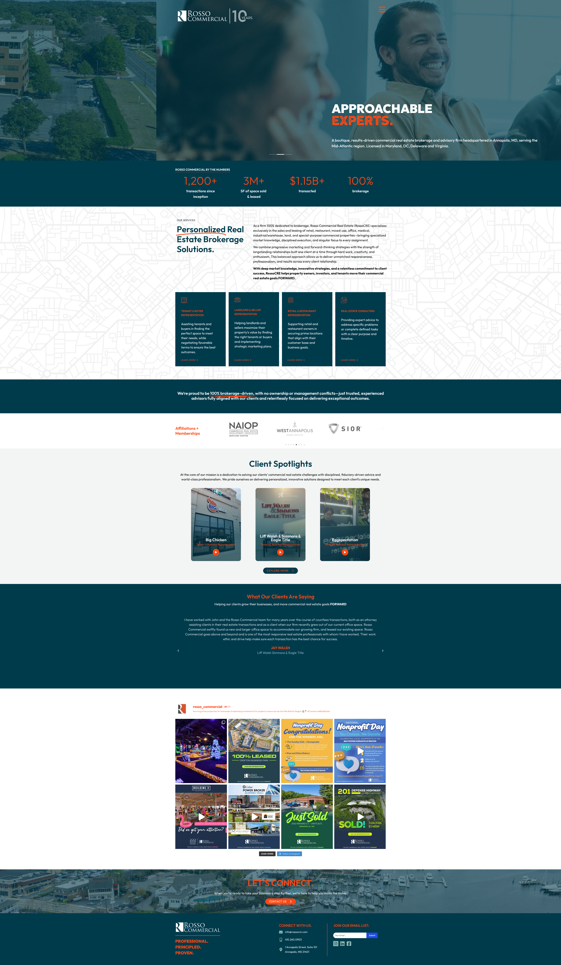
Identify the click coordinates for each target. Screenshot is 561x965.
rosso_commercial (200, 722)
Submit (372, 935)
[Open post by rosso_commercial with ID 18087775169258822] (254, 751)
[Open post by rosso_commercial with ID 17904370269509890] (201, 751)
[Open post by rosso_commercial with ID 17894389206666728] (307, 751)
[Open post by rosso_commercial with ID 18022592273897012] (201, 817)
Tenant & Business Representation (216, 544)
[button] (2, 80)
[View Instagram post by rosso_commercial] (224, 779)
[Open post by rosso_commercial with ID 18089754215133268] (307, 817)
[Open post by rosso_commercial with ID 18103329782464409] (254, 817)
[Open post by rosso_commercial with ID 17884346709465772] (360, 751)
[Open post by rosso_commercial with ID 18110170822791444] (360, 817)
